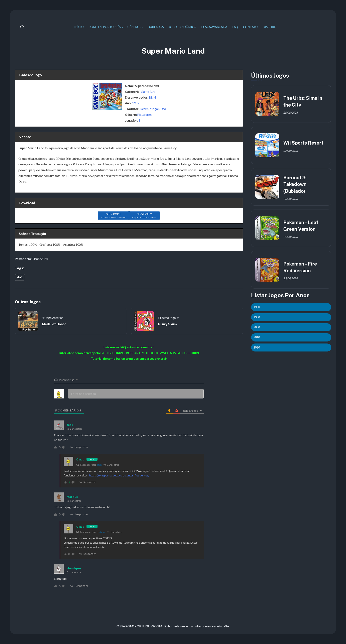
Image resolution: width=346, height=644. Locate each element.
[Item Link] (267, 104)
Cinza (80, 459)
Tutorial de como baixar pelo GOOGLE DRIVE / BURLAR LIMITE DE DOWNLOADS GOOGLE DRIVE (129, 353)
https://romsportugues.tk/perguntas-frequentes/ (119, 475)
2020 (256, 347)
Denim (144, 109)
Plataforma (144, 114)
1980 (256, 307)
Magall (154, 109)
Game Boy (148, 91)
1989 (135, 103)
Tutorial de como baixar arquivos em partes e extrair (129, 358)
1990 (256, 317)
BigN (152, 97)
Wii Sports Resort (303, 143)
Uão (163, 109)
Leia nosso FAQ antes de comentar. (129, 347)
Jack (99, 464)
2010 (256, 337)
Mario (20, 277)
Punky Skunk (167, 324)
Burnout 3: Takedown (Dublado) (295, 184)
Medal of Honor (54, 324)
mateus (101, 531)
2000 (256, 327)
